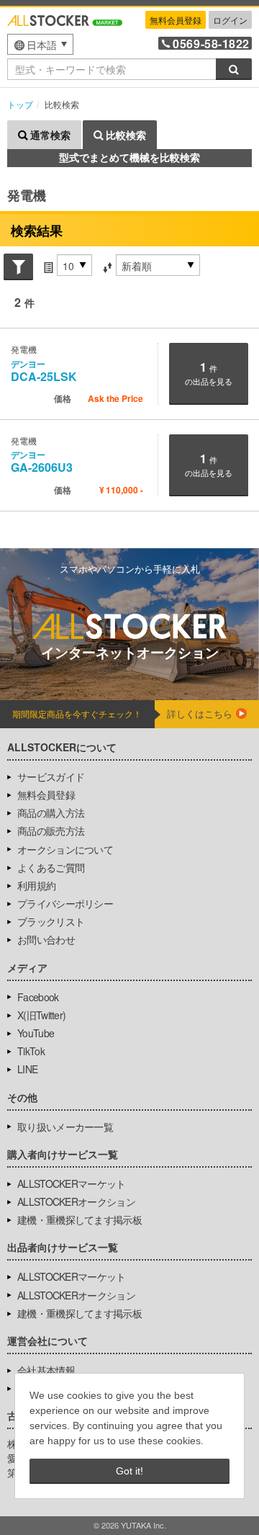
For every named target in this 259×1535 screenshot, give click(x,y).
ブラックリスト (50, 921)
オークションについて (65, 849)
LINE (27, 1069)
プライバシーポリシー (65, 903)
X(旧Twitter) (41, 1015)
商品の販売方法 (50, 830)
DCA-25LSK (44, 371)
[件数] (48, 265)
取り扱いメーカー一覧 (65, 1126)
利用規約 (36, 885)
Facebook (37, 997)
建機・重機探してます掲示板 (79, 1219)
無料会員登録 (175, 20)
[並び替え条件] (107, 265)
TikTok (31, 1051)
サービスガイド (50, 776)
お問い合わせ (46, 939)
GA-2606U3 (42, 461)
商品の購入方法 (50, 812)
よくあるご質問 (50, 867)
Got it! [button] (129, 1471)
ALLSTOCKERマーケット (71, 1183)
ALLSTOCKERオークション (76, 1201)
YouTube (35, 1033)
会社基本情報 (46, 1370)
